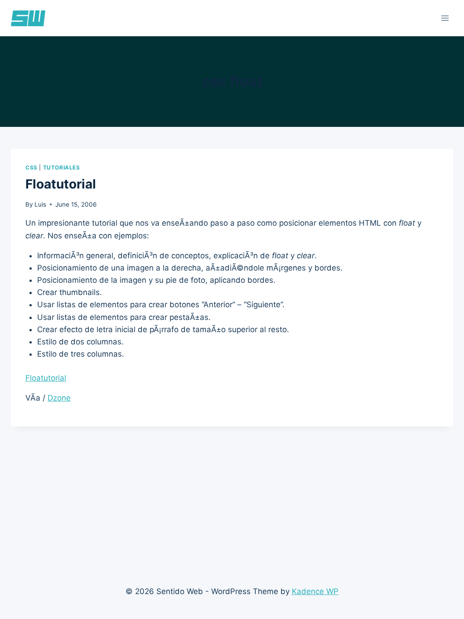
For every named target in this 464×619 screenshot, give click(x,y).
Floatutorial (60, 184)
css (31, 167)
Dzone (59, 397)
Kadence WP (315, 591)
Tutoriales (61, 167)
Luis (40, 204)
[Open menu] (444, 18)
